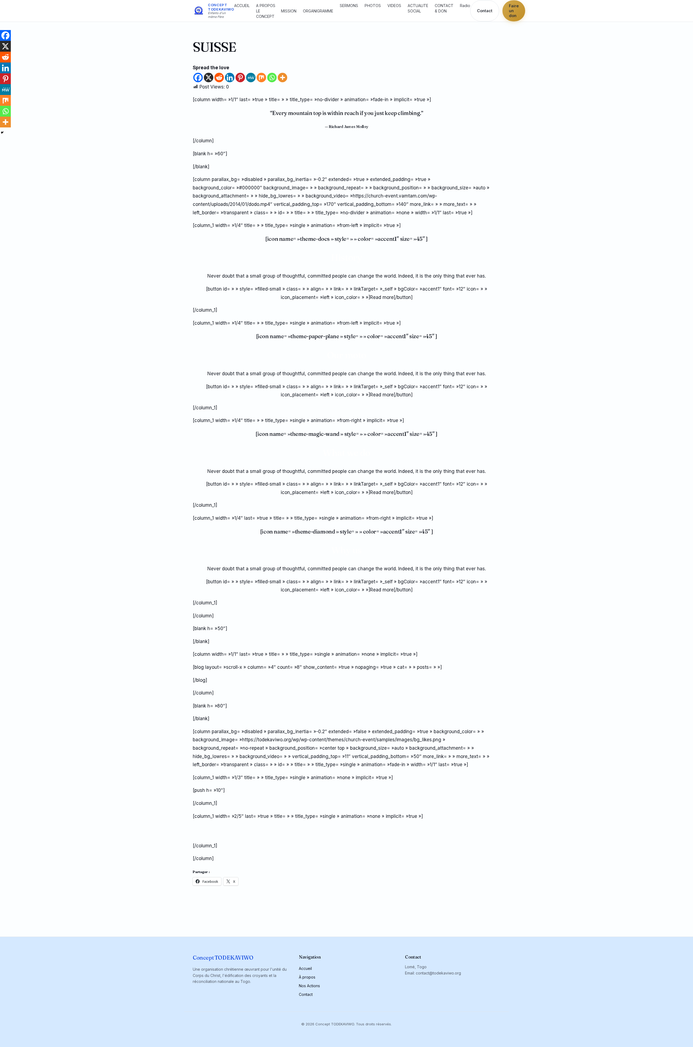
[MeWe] (251, 77)
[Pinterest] (240, 77)
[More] (282, 77)
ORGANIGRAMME (318, 11)
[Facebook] (198, 77)
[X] (208, 77)
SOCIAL (414, 11)
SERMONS (349, 5)
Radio (465, 5)
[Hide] (2, 132)
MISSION (288, 11)
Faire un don (514, 11)
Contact (484, 10)
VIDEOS (394, 5)
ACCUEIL (242, 5)
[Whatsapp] (272, 77)
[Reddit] (219, 77)
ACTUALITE (418, 5)
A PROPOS (265, 5)
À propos (307, 977)
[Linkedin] (229, 77)
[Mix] (261, 77)
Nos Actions (309, 985)
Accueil (305, 968)
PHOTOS (373, 5)
